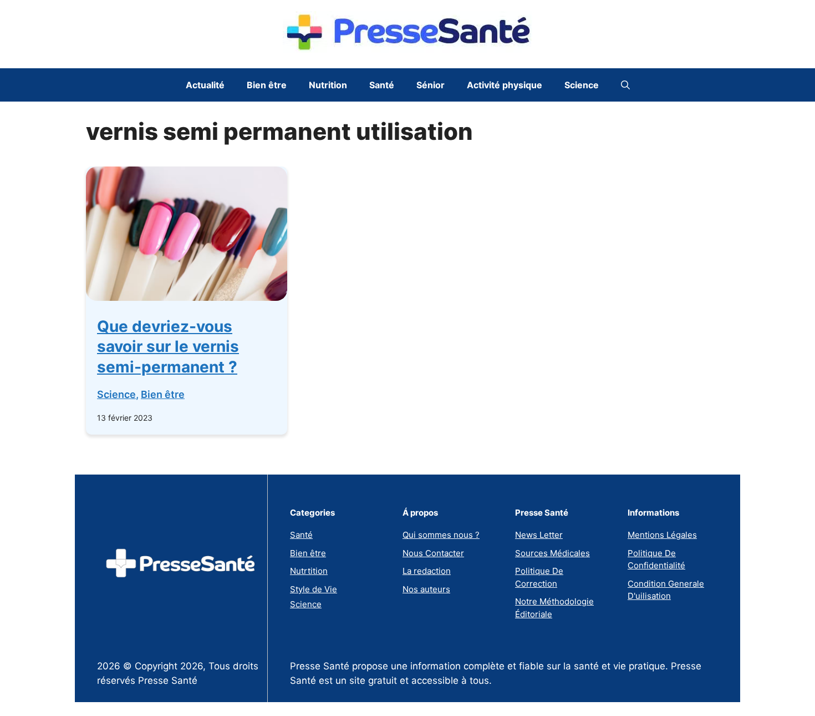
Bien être (267, 84)
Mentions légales (662, 535)
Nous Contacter (433, 553)
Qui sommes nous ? (441, 535)
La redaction (427, 571)
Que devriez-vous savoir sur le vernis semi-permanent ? (168, 346)
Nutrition (328, 84)
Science (581, 84)
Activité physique (504, 84)
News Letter (539, 535)
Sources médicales (552, 553)
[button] (625, 85)
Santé (381, 84)
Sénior (430, 84)
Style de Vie (313, 589)
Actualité (205, 84)
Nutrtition (309, 571)
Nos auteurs (426, 589)
